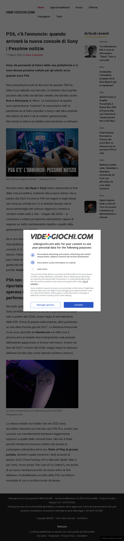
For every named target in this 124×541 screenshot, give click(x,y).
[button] (62, 269)
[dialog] (62, 270)
